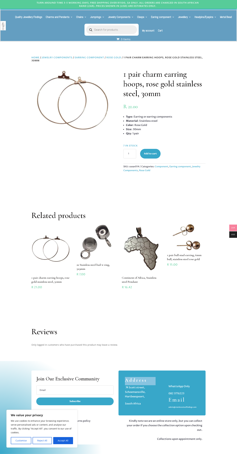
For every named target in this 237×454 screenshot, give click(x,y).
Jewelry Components (119, 17)
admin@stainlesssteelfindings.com (182, 407)
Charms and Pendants (57, 17)
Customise (21, 440)
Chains (79, 17)
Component (161, 166)
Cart (160, 30)
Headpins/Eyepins (204, 17)
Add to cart (150, 153)
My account (148, 30)
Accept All (63, 440)
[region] (41, 429)
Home (35, 57)
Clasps (140, 17)
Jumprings (95, 17)
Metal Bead (226, 17)
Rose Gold (113, 57)
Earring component (161, 17)
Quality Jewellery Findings (28, 17)
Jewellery (183, 17)
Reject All (42, 440)
